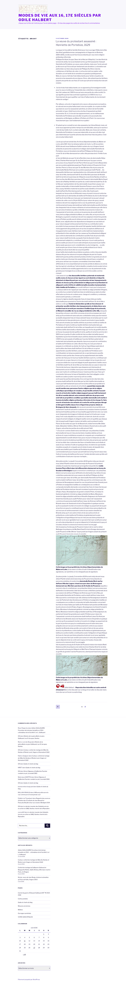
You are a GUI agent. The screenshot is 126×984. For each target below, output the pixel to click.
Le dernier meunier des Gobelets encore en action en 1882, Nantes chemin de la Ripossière (33, 814)
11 (24, 941)
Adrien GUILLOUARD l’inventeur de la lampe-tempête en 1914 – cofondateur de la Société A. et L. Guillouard (31, 730)
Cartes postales (23, 899)
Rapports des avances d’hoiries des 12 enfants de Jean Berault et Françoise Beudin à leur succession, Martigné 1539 (34, 800)
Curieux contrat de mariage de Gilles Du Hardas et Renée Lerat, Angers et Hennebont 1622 (33, 758)
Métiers (20, 909)
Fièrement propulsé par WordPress (29, 979)
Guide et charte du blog (31, 764)
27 (34, 947)
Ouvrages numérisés (24, 913)
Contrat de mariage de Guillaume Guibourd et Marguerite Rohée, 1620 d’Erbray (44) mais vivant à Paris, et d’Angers (34, 870)
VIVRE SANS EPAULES (25, 917)
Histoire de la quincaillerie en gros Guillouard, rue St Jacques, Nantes (32, 744)
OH (19, 736)
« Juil (24, 954)
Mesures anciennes (24, 906)
